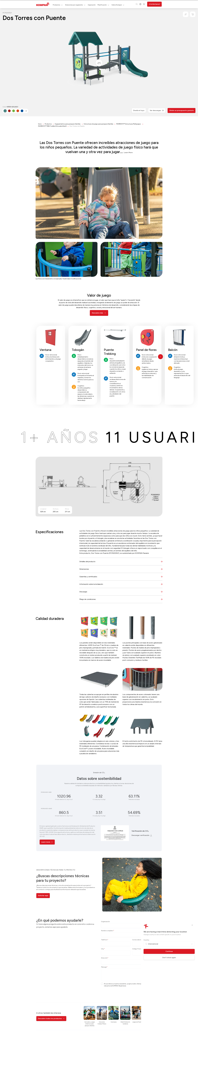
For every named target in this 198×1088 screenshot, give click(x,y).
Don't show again (169, 958)
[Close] (192, 925)
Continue (169, 951)
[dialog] (99, 544)
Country (146, 940)
